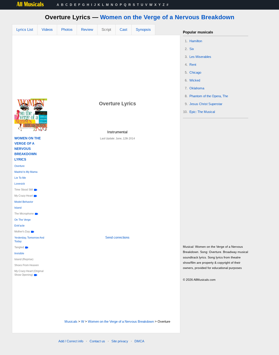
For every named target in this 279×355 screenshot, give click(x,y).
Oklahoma (196, 88)
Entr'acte (19, 225)
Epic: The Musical (202, 112)
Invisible (19, 253)
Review (87, 30)
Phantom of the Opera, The (208, 96)
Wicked (194, 80)
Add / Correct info (70, 341)
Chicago (195, 72)
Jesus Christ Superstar (205, 104)
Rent (192, 64)
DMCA (139, 341)
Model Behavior (23, 201)
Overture (19, 166)
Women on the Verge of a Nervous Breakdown (167, 17)
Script (106, 30)
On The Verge (22, 219)
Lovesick (19, 183)
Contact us (97, 341)
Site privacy (119, 341)
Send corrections (117, 237)
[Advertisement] (96, 68)
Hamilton (195, 41)
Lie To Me (20, 177)
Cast (123, 30)
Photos (67, 30)
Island (18, 207)
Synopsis (143, 30)
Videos (47, 30)
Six (191, 49)
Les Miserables (200, 57)
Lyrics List (24, 30)
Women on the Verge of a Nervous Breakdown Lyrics (27, 148)
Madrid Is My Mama (25, 171)
